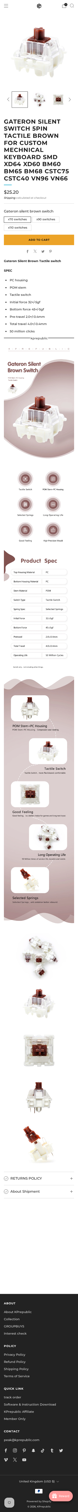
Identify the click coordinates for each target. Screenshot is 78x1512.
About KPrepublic (18, 1312)
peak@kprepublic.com (21, 1440)
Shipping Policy (16, 1369)
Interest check (15, 1333)
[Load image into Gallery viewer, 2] (39, 99)
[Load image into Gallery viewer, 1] (20, 99)
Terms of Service (17, 1376)
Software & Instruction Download (30, 1404)
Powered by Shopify (39, 1501)
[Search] (72, 5)
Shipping (9, 197)
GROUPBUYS (14, 1326)
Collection (12, 1319)
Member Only (15, 1419)
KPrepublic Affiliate (19, 1412)
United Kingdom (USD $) (37, 1481)
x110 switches (17, 227)
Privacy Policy (14, 1355)
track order (12, 1397)
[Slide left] (9, 99)
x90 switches (45, 219)
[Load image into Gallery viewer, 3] (58, 99)
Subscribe (39, 1275)
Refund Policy (15, 1362)
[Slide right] (69, 99)
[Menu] (6, 6)
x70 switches (17, 219)
